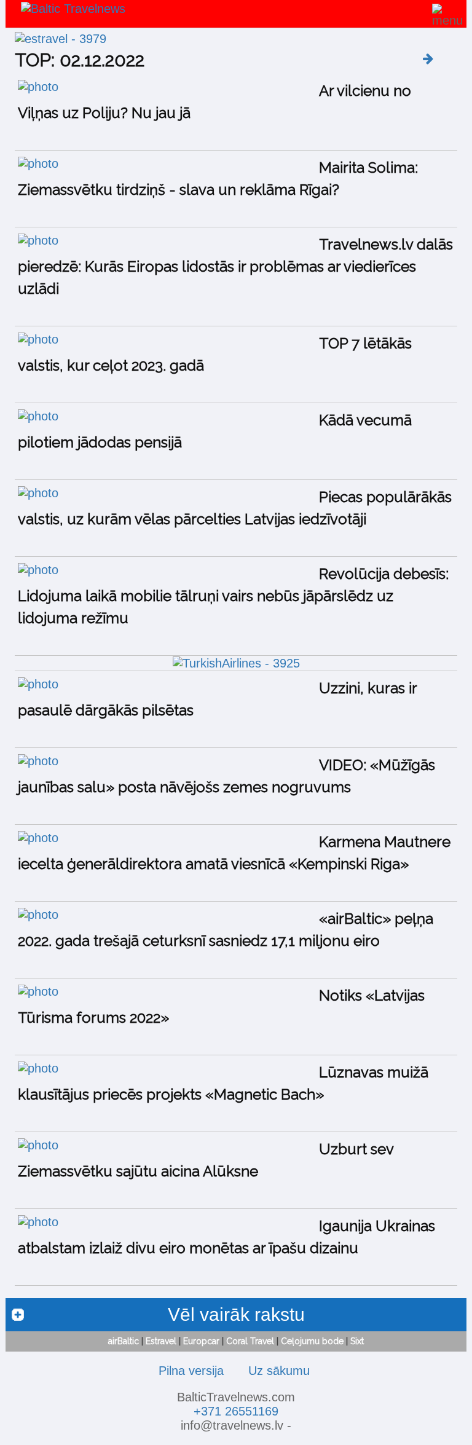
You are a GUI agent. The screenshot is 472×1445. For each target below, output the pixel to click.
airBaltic (123, 1341)
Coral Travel (250, 1341)
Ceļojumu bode (312, 1341)
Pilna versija (191, 1370)
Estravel (161, 1341)
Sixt (357, 1341)
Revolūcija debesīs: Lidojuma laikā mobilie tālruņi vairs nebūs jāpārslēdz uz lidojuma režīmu (233, 596)
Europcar (201, 1341)
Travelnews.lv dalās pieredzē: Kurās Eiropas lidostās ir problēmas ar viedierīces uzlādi (235, 266)
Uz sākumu (279, 1370)
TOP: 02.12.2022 (79, 60)
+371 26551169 (236, 1411)
